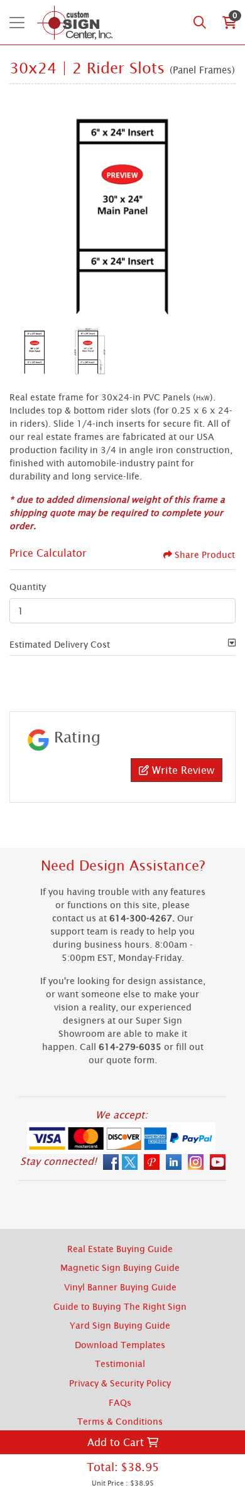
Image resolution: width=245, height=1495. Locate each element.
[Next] (223, 207)
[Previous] (22, 207)
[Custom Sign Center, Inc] (74, 22)
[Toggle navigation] (17, 23)
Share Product (205, 554)
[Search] (199, 23)
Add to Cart (117, 1442)
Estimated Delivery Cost (59, 644)
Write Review (181, 770)
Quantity (27, 586)
